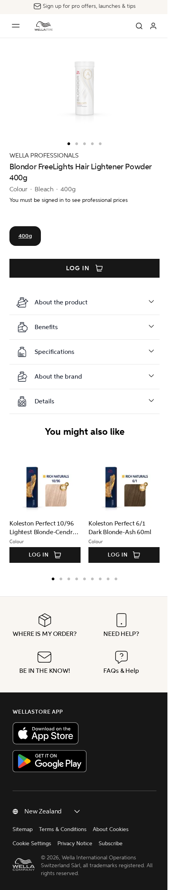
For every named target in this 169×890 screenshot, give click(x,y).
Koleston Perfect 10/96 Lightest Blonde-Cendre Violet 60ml (42, 528)
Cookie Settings (32, 860)
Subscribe (111, 860)
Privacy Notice (74, 860)
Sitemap (23, 846)
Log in (78, 268)
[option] (67, 142)
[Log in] (153, 26)
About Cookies (111, 846)
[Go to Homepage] (44, 26)
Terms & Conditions (62, 846)
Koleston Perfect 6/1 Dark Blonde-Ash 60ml (119, 528)
